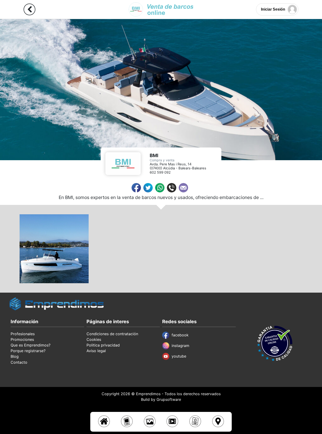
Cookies (94, 339)
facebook (180, 335)
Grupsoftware (169, 399)
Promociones (22, 339)
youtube (179, 356)
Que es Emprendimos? (30, 345)
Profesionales (23, 333)
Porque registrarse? (28, 350)
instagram (180, 345)
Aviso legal (96, 350)
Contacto (19, 362)
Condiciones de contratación (112, 333)
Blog (15, 356)
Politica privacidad (103, 345)
